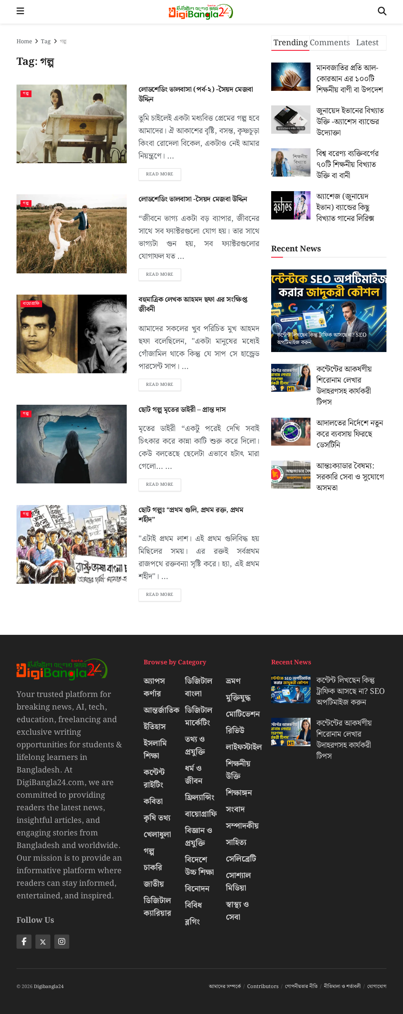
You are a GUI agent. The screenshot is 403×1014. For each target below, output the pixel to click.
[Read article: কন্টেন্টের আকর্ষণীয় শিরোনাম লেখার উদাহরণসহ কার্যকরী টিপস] (291, 378)
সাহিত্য (236, 842)
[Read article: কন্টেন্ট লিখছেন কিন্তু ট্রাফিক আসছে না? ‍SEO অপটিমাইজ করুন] (328, 310)
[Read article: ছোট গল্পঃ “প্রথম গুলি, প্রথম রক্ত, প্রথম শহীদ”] (72, 544)
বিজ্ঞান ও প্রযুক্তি (198, 837)
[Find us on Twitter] (42, 942)
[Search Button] (382, 12)
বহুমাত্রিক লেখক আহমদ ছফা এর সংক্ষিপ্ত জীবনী (193, 304)
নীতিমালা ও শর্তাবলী (342, 987)
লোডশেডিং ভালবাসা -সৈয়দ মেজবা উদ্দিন (193, 199)
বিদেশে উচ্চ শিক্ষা (199, 866)
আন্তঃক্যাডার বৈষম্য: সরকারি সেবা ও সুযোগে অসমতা (350, 477)
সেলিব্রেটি (241, 859)
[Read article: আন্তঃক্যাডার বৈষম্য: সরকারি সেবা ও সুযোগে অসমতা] (291, 475)
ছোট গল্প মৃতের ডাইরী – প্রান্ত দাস (182, 409)
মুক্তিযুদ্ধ (238, 697)
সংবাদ (235, 809)
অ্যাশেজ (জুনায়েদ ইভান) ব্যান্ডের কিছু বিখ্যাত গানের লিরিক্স (345, 207)
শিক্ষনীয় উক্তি (238, 770)
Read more (163, 173)
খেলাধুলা (157, 834)
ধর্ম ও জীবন (193, 774)
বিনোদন (197, 889)
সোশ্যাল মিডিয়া (238, 881)
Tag (46, 41)
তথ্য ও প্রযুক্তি (195, 745)
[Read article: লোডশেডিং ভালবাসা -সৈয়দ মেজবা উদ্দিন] (72, 233)
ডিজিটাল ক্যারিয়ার (157, 907)
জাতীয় (154, 884)
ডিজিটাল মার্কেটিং (199, 716)
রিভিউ (235, 731)
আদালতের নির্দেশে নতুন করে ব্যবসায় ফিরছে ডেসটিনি (349, 434)
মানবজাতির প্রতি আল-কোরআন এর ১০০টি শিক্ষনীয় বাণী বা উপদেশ (349, 79)
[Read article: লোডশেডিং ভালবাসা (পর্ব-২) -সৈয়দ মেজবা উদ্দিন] (72, 124)
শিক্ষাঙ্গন (239, 793)
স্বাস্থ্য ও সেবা (237, 911)
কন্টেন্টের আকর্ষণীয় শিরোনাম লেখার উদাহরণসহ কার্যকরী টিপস (344, 386)
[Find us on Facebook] (24, 942)
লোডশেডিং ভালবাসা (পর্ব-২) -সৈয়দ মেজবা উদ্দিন (196, 94)
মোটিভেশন (243, 714)
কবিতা (153, 801)
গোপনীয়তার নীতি (301, 987)
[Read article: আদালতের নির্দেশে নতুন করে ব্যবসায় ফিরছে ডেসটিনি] (291, 432)
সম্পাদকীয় (242, 826)
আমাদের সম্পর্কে (225, 987)
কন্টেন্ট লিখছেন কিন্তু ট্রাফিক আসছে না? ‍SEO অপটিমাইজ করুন (321, 339)
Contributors (263, 987)
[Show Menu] (20, 12)
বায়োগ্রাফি (31, 304)
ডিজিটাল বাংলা (199, 687)
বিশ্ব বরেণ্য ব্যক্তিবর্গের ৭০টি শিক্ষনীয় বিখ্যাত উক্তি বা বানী (347, 164)
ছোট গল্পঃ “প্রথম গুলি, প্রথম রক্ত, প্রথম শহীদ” (191, 514)
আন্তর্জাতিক (161, 710)
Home (24, 41)
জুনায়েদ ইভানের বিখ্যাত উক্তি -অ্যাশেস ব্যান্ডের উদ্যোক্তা (350, 122)
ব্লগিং (192, 922)
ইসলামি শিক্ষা (155, 749)
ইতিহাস (155, 727)
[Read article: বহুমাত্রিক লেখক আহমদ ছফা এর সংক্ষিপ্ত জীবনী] (72, 334)
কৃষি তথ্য (157, 818)
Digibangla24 (49, 986)
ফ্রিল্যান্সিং (199, 797)
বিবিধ (193, 905)
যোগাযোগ (376, 987)
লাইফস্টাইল (244, 747)
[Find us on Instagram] (61, 942)
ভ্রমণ (233, 681)
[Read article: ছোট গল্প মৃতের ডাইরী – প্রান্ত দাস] (72, 444)
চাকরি (153, 867)
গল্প (63, 41)
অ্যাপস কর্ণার (154, 687)
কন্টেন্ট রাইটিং (154, 778)
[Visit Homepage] (201, 12)
